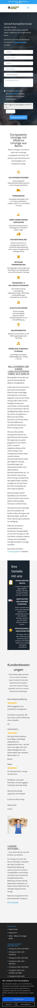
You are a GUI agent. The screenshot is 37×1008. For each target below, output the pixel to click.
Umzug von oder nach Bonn (19, 967)
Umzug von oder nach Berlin (19, 949)
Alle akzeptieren (18, 999)
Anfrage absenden (18, 117)
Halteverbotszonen (18, 178)
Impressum (13, 933)
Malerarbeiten (18, 330)
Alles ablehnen (25, 1004)
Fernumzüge (19, 196)
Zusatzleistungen (18, 308)
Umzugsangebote (14, 551)
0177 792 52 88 (12, 903)
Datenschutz (14, 94)
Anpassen (8, 1004)
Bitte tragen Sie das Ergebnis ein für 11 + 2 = (18, 106)
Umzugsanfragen (19, 42)
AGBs (17, 91)
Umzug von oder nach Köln (18, 958)
